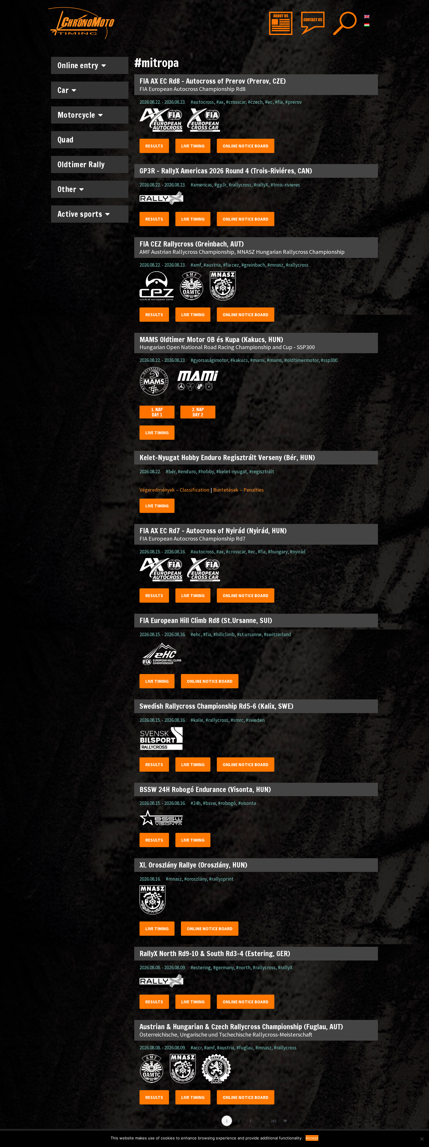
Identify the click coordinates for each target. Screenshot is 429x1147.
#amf (196, 265)
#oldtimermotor (301, 360)
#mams (274, 360)
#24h (195, 803)
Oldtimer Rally (81, 164)
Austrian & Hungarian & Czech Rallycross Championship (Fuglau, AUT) (241, 1027)
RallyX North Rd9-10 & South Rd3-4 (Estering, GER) (214, 953)
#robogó (227, 803)
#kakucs (239, 360)
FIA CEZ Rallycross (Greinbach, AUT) (191, 244)
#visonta (247, 803)
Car (63, 90)
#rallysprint (221, 879)
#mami (257, 360)
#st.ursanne (249, 634)
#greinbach (253, 265)
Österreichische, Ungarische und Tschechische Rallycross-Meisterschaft (225, 1034)
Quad (65, 139)
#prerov (293, 102)
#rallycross (240, 185)
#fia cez (231, 265)
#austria (212, 265)
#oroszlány (195, 879)
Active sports (79, 214)
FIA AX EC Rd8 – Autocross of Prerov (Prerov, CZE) (212, 81)
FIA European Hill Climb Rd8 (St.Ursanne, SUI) (205, 620)
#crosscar (235, 102)
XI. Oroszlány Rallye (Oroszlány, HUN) (193, 865)
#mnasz (275, 265)
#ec (269, 102)
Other (66, 189)
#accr (196, 1047)
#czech (255, 102)
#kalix (197, 720)
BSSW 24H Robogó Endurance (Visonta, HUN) (205, 789)
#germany (223, 967)
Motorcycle (76, 115)
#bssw (209, 803)
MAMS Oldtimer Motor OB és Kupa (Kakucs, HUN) (211, 339)
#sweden (255, 720)
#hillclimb (224, 634)
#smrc (237, 720)
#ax (220, 102)
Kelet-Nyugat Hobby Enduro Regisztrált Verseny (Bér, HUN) (227, 457)
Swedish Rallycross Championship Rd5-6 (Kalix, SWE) (216, 706)
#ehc (196, 634)
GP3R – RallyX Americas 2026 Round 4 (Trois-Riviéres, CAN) (225, 171)
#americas (201, 185)
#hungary (277, 551)
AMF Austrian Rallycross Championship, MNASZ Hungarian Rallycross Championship (242, 251)
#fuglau (244, 1047)
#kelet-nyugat (231, 471)
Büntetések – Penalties (238, 489)
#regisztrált (261, 471)
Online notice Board (245, 146)
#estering (201, 967)
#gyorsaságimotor (209, 360)
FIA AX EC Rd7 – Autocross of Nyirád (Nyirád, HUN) (213, 531)
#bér (170, 471)
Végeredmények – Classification (174, 489)
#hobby (206, 471)
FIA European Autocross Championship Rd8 (192, 88)
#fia (279, 102)
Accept (312, 1138)
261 (274, 1119)
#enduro (187, 471)
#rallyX (261, 185)
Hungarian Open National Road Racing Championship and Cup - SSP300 (227, 347)
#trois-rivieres (285, 185)
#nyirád (298, 551)
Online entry (77, 65)
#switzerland (277, 634)
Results (154, 146)
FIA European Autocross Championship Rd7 (192, 538)
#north (243, 967)
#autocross (202, 102)
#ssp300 (329, 360)
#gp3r (220, 185)
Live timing (193, 146)
